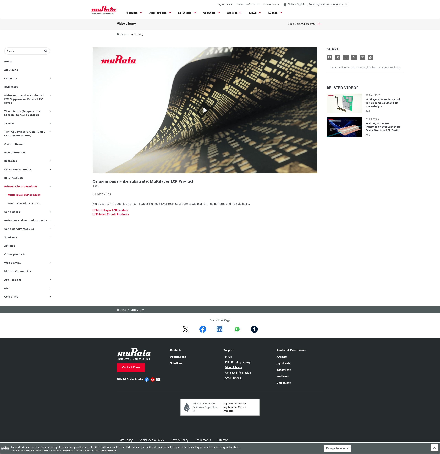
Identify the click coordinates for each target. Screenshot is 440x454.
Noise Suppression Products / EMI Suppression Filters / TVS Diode (24, 99)
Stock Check (233, 378)
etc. (6, 288)
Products (176, 350)
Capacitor (11, 78)
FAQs (228, 357)
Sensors (9, 123)
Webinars (283, 376)
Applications (12, 279)
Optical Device (14, 144)
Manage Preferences (337, 448)
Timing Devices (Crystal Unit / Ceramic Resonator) (24, 133)
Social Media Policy (151, 440)
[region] (220, 448)
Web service (12, 262)
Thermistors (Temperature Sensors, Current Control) (22, 113)
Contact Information (248, 4)
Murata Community (17, 271)
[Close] (434, 447)
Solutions (10, 237)
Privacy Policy (179, 440)
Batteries (10, 160)
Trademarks (203, 440)
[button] (133, 14)
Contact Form (271, 4)
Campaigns (284, 383)
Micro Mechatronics (17, 169)
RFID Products (13, 177)
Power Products (15, 152)
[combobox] (328, 4)
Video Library (126, 23)
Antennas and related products (25, 220)
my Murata (224, 4)
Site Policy (126, 440)
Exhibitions (284, 370)
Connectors (12, 211)
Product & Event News (291, 350)
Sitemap (223, 440)
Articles (9, 245)
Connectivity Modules (19, 228)
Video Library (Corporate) (302, 23)
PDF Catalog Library (237, 362)
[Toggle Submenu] (50, 78)
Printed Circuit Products (21, 186)
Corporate (11, 296)
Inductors (11, 87)
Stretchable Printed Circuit (24, 203)
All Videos (11, 70)
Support (228, 350)
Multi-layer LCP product (24, 194)
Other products (14, 254)
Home (123, 34)
